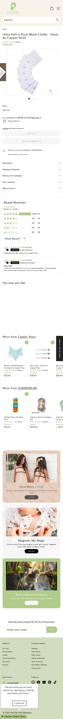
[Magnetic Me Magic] (31, 522)
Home (5, 29)
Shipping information (11, 169)
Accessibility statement (39, 665)
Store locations (8, 651)
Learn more (19, 703)
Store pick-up (36, 651)
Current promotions (9, 658)
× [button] (36, 681)
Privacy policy (36, 668)
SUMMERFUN (27, 388)
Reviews (5, 665)
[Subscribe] (51, 629)
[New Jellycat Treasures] (31, 576)
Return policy (36, 655)
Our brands (6, 661)
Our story (6, 648)
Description (7, 163)
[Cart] (51, 8)
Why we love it (9, 188)
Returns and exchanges (12, 176)
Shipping (5, 128)
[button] (8, 42)
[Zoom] (51, 91)
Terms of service (36, 661)
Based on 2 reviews (11, 209)
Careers (5, 655)
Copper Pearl (8, 44)
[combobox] (31, 20)
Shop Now (31, 497)
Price (5, 106)
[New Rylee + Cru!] (31, 468)
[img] (16, 247)
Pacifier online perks (38, 658)
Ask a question (9, 182)
